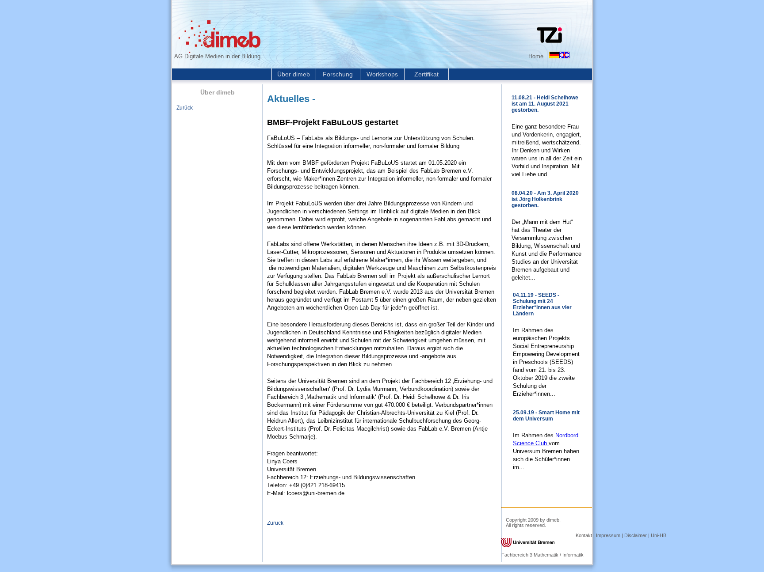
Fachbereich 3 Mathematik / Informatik (542, 554)
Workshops (382, 74)
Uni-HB (658, 535)
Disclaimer (635, 535)
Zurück (184, 108)
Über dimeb (293, 74)
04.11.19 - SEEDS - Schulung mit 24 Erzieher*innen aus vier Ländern (542, 304)
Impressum (608, 535)
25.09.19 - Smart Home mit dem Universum (546, 415)
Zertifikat (426, 74)
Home (535, 56)
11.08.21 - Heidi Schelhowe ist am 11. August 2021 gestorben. (545, 104)
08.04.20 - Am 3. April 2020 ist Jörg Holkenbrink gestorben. (545, 199)
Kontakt (584, 535)
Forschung (338, 74)
